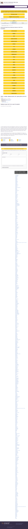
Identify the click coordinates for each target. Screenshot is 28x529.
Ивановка (16, 280)
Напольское (16, 363)
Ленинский (16, 322)
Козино (16, 299)
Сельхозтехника (17, 442)
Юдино (16, 512)
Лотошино (16, 331)
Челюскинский (16, 493)
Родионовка (16, 426)
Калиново (16, 293)
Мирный (16, 351)
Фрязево (16, 485)
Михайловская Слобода (17, 353)
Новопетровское (17, 379)
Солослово (16, 453)
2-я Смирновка (16, 175)
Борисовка (16, 206)
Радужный (16, 419)
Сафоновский (16, 438)
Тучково (16, 476)
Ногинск (16, 384)
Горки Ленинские (17, 239)
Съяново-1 (16, 464)
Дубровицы (16, 259)
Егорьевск (16, 261)
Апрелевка (16, 184)
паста (14, 59)
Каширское (16, 296)
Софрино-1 (16, 454)
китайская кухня (14, 51)
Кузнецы (16, 318)
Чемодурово (16, 494)
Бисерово (16, 198)
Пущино (16, 418)
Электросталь (16, 511)
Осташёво (16, 394)
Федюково (16, 484)
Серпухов (16, 447)
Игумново (16, 283)
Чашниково (16, 492)
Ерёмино (16, 263)
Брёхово (16, 210)
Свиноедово (16, 440)
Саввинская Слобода (17, 435)
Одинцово (16, 387)
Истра (15, 290)
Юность (16, 513)
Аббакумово (16, 176)
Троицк (16, 473)
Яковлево (16, 516)
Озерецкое (16, 388)
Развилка (16, 420)
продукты (14, 69)
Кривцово (16, 315)
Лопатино (16, 329)
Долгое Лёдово (16, 252)
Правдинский (16, 414)
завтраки (14, 49)
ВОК (14, 36)
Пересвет (16, 399)
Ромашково (16, 429)
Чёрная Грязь (16, 495)
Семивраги (16, 443)
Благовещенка (16, 199)
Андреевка (16, 181)
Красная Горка (16, 310)
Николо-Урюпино (17, 371)
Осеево (16, 392)
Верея (16, 219)
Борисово (16, 207)
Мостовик (16, 360)
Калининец (16, 292)
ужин (14, 80)
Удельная (16, 477)
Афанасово (16, 186)
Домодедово (16, 254)
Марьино (16, 344)
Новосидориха (16, 380)
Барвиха (16, 192)
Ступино (16, 461)
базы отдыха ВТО (17, 190)
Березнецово (16, 196)
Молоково (16, 357)
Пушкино (16, 417)
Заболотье (16, 270)
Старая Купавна (17, 457)
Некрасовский (16, 366)
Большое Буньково (17, 204)
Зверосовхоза (16, 275)
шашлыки (14, 90)
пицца (14, 64)
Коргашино (16, 304)
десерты (14, 43)
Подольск (16, 407)
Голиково (16, 235)
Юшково (16, 515)
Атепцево (16, 185)
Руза (15, 431)
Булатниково (16, 212)
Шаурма (11, 139)
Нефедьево (16, 369)
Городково (16, 241)
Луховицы (16, 333)
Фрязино (16, 486)
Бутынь (16, 214)
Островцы (16, 395)
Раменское (16, 422)
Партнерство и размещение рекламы (19, 524)
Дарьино (16, 245)
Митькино (16, 352)
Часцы (16, 491)
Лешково (16, 324)
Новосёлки (16, 379)
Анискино (16, 182)
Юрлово (16, 514)
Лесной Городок (17, 323)
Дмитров (16, 249)
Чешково (16, 498)
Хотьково (16, 488)
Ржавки (16, 426)
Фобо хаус (19, 139)
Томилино (16, 471)
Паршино (16, 398)
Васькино (16, 217)
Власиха (16, 223)
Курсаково (16, 320)
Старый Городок (17, 459)
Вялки (16, 231)
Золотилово (16, 279)
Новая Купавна (16, 373)
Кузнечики (16, 319)
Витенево (16, 222)
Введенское (16, 218)
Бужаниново (16, 211)
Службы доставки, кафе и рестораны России (19, 523)
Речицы (16, 425)
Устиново (16, 481)
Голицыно (16, 236)
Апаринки (16, 183)
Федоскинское (16, 483)
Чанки (16, 490)
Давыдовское (16, 244)
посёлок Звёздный (17, 412)
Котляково (16, 307)
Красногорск (16, 311)
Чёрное (16, 496)
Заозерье (16, 271)
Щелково (16, 508)
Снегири (16, 449)
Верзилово (16, 220)
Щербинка (16, 509)
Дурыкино (16, 260)
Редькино (16, 424)
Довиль (16, 251)
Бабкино (16, 188)
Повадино (16, 406)
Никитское (16, 370)
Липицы (16, 326)
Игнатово (16, 282)
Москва (16, 359)
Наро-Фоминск (16, 364)
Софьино (16, 455)
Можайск (16, 356)
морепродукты (14, 54)
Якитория (4, 139)
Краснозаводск (16, 312)
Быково (16, 215)
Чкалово (16, 500)
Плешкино (16, 405)
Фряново (16, 486)
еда (14, 46)
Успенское (16, 480)
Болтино (16, 202)
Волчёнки (16, 225)
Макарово (16, 337)
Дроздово (16, 256)
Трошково (16, 474)
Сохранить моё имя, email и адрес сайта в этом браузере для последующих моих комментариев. (13, 165)
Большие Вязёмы (17, 203)
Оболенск (16, 385)
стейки (14, 75)
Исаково (16, 289)
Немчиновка (16, 367)
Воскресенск (16, 227)
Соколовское (16, 451)
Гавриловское (16, 233)
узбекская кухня (14, 82)
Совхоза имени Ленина (17, 450)
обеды (14, 56)
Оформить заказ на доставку (14, 16)
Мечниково (16, 349)
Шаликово (16, 501)
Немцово (16, 366)
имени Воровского (17, 287)
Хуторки (16, 489)
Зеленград (16, 276)
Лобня (16, 328)
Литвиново (16, 327)
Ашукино (16, 186)
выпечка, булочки (14, 38)
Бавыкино (16, 189)
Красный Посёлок (17, 314)
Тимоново (16, 470)
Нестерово (16, 368)
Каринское (16, 294)
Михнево (16, 354)
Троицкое (16, 473)
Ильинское (16, 286)
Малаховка (16, 338)
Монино (16, 358)
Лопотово (16, 330)
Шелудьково (16, 504)
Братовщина (16, 209)
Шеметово (16, 505)
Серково (16, 446)
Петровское (16, 401)
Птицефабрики (16, 416)
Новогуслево (16, 376)
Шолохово (16, 507)
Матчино (16, 345)
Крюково (16, 316)
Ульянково (16, 478)
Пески (15, 400)
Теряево (16, 469)
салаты (14, 72)
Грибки (16, 243)
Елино (16, 262)
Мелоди (16, 348)
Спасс (16, 456)
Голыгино (16, 237)
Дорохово (16, 255)
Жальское (16, 265)
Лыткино (16, 335)
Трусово (16, 475)
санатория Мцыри (17, 436)
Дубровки (16, 259)
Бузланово (16, 212)
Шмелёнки (16, 507)
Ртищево (16, 430)
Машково (16, 346)
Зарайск (16, 272)
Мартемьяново (16, 342)
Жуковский (16, 269)
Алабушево (16, 178)
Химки (16, 487)
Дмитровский (16, 250)
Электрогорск (16, 510)
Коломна (16, 300)
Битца (15, 199)
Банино (16, 191)
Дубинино (16, 257)
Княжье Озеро (16, 298)
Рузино (16, 432)
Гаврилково (16, 232)
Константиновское (17, 303)
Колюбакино (16, 301)
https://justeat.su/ (8, 100)
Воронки (16, 226)
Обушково (16, 386)
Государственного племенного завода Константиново (20, 242)
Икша (15, 284)
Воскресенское (16, 228)
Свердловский (16, 439)
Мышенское (16, 362)
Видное (16, 221)
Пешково (16, 402)
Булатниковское (17, 213)
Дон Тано (4, 140)
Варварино (16, 216)
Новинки (16, 374)
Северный (16, 441)
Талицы (16, 466)
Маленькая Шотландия (17, 339)
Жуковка (16, 268)
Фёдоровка (16, 482)
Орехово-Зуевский (17, 391)
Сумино (16, 462)
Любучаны (16, 336)
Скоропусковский (17, 448)
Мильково (16, 350)
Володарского (16, 224)
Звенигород (16, 274)
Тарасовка (16, 467)
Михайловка (16, 353)
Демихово (16, 247)
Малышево (16, 341)
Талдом (16, 465)
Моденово (16, 355)
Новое (16, 377)
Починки (16, 413)
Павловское (16, 397)
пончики (14, 67)
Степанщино (16, 460)
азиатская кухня (14, 30)
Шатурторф (16, 503)
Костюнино (16, 306)
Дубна (16, 258)
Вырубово (16, 229)
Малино (16, 340)
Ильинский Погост (17, 285)
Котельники (16, 306)
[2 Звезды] (22, 23)
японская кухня (14, 93)
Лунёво (16, 332)
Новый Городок (16, 383)
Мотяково (16, 361)
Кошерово (16, 308)
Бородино (16, 208)
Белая (16, 193)
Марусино (16, 343)
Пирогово (16, 404)
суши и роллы (14, 77)
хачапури (14, 85)
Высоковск (16, 230)
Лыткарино (16, 334)
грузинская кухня (14, 41)
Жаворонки (16, 264)
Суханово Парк (16, 463)
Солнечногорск (16, 452)
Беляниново (16, 195)
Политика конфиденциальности (9, 527)
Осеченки (16, 393)
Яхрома (16, 518)
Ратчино (16, 423)
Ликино (16, 325)
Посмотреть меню (14, 14)
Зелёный (16, 278)
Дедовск (16, 246)
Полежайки (16, 410)
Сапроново (16, 437)
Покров (16, 409)
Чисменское (16, 499)
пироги (14, 62)
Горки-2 (16, 240)
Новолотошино (16, 378)
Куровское (16, 319)
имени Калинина (17, 288)
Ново (15, 375)
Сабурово (16, 434)
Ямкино (16, 517)
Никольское (12, 140)
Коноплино (16, 302)
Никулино (16, 372)
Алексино (16, 179)
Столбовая (16, 460)
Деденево (16, 246)
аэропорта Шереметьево (17, 187)
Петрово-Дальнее (17, 400)
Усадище (16, 479)
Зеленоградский (17, 277)
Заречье (16, 273)
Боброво (16, 200)
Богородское (16, 201)
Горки (15, 238)
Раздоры (16, 421)
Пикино (16, 403)
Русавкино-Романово (17, 433)
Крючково (16, 317)
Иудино (16, 291)
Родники (16, 427)
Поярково (16, 413)
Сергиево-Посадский (17, 444)
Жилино (16, 267)
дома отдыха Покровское (18, 253)
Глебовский (16, 234)
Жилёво (16, 266)
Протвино (16, 415)
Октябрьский (16, 389)
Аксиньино (16, 177)
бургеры (14, 33)
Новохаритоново (17, 381)
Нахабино (16, 365)
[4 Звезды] (23, 23)
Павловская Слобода (17, 396)
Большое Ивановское (17, 205)
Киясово (16, 297)
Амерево (16, 180)
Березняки (16, 197)
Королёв (16, 305)
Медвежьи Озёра (17, 347)
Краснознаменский (17, 313)
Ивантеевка (16, 281)
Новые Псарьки (16, 382)
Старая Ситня (16, 458)
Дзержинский (16, 248)
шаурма (14, 88)
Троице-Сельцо (16, 472)
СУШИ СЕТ (19, 140)
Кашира (16, 295)
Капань (16, 293)
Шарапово (16, 502)
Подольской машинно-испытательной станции (20, 408)
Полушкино (16, 411)
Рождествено (16, 428)
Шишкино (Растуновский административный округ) (20, 506)
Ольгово (16, 390)
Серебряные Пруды (17, 445)
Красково (16, 309)
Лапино (16, 321)
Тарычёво (16, 468)
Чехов (15, 497)
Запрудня (16, 272)
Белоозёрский (16, 194)
